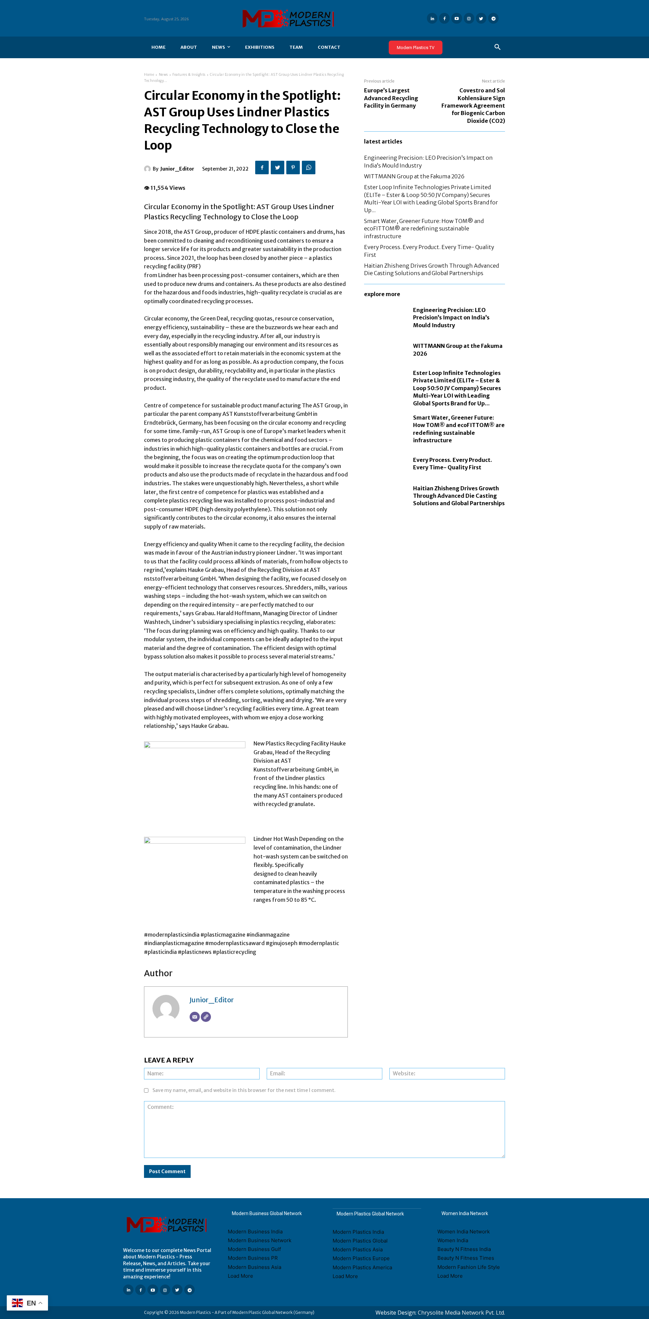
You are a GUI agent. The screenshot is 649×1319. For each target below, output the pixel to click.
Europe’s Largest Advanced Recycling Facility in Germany (391, 98)
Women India (452, 1240)
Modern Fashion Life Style (468, 1267)
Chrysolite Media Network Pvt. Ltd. (461, 1312)
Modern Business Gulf (254, 1249)
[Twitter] (481, 18)
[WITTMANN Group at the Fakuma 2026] (385, 349)
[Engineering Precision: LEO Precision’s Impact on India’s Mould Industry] (385, 317)
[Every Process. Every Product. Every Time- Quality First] (385, 463)
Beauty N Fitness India (464, 1249)
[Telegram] (493, 18)
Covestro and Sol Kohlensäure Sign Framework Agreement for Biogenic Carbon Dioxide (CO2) (473, 105)
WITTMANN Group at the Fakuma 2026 (414, 176)
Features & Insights (189, 74)
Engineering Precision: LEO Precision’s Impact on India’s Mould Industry (451, 318)
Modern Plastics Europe (361, 1258)
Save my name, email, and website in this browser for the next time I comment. (244, 1090)
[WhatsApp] (308, 167)
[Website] (206, 1017)
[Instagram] (469, 18)
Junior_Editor (177, 169)
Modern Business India (255, 1231)
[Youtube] (456, 18)
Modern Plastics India (358, 1232)
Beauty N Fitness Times (465, 1258)
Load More (240, 1276)
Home (149, 74)
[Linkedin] (432, 18)
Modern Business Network (259, 1240)
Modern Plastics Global (360, 1240)
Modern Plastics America (362, 1267)
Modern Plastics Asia (358, 1249)
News (163, 74)
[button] (497, 47)
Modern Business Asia (254, 1267)
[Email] (195, 1017)
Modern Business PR (253, 1258)
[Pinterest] (293, 167)
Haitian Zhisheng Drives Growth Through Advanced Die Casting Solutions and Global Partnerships (431, 269)
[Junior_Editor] (148, 168)
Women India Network (463, 1231)
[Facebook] (444, 18)
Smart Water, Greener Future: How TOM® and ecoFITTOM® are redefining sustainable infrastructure (424, 229)
